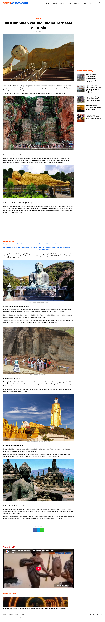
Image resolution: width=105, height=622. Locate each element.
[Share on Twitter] (38, 530)
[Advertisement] (52, 12)
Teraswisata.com (12, 617)
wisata (38, 18)
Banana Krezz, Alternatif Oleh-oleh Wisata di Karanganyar (20, 247)
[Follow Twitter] (93, 614)
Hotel (69, 3)
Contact (22, 614)
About (4, 614)
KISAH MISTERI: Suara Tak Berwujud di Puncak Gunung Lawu (93, 107)
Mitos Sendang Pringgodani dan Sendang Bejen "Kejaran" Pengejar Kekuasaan (92, 78)
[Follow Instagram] (101, 614)
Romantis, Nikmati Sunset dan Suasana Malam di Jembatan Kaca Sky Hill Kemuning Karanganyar (34, 608)
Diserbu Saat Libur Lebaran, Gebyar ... (50, 244)
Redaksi (11, 614)
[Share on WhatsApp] (42, 530)
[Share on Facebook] (35, 530)
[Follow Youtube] (97, 614)
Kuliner (62, 3)
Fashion (76, 3)
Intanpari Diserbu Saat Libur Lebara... (14, 244)
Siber (16, 614)
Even (84, 3)
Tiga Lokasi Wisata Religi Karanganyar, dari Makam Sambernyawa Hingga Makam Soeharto (93, 89)
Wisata (55, 3)
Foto (90, 3)
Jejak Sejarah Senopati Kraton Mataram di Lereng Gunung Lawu (93, 98)
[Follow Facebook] (90, 614)
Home (47, 3)
